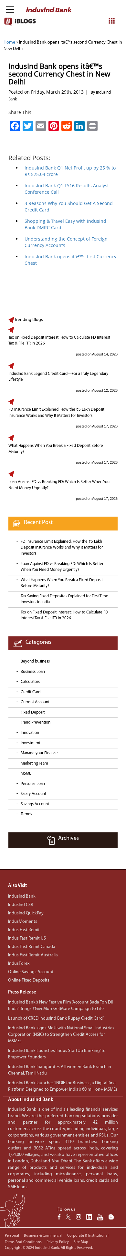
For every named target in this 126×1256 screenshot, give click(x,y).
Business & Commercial (43, 1236)
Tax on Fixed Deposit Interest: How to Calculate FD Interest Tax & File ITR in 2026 (59, 340)
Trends (26, 814)
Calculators (30, 682)
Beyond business (35, 661)
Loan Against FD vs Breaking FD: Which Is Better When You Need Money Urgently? (59, 485)
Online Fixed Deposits (28, 980)
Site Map (81, 1242)
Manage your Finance (39, 753)
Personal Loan (33, 784)
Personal (12, 1236)
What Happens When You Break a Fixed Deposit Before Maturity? (55, 449)
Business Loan (33, 672)
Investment (30, 743)
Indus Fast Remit (24, 930)
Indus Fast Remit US (27, 938)
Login (74, 49)
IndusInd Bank (22, 896)
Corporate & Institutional (88, 1236)
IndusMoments (22, 921)
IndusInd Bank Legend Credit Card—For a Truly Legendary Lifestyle (58, 377)
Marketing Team (34, 763)
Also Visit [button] (17, 885)
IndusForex (18, 963)
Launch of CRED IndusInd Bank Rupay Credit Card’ (56, 1018)
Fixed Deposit (33, 712)
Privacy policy (58, 1242)
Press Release (22, 992)
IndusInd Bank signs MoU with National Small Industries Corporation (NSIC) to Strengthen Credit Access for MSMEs (61, 1035)
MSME (26, 773)
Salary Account (33, 794)
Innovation (30, 733)
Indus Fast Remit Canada (31, 946)
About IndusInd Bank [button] (30, 1099)
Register (97, 49)
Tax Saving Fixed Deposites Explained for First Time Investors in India (64, 599)
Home (9, 42)
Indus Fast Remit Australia (33, 955)
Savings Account (35, 804)
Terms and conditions (23, 1242)
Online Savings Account (31, 972)
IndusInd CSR (20, 904)
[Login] (108, 10)
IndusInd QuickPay (26, 913)
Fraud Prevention (35, 722)
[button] (63, 992)
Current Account (35, 702)
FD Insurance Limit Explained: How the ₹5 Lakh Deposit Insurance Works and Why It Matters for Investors (56, 412)
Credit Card (30, 692)
